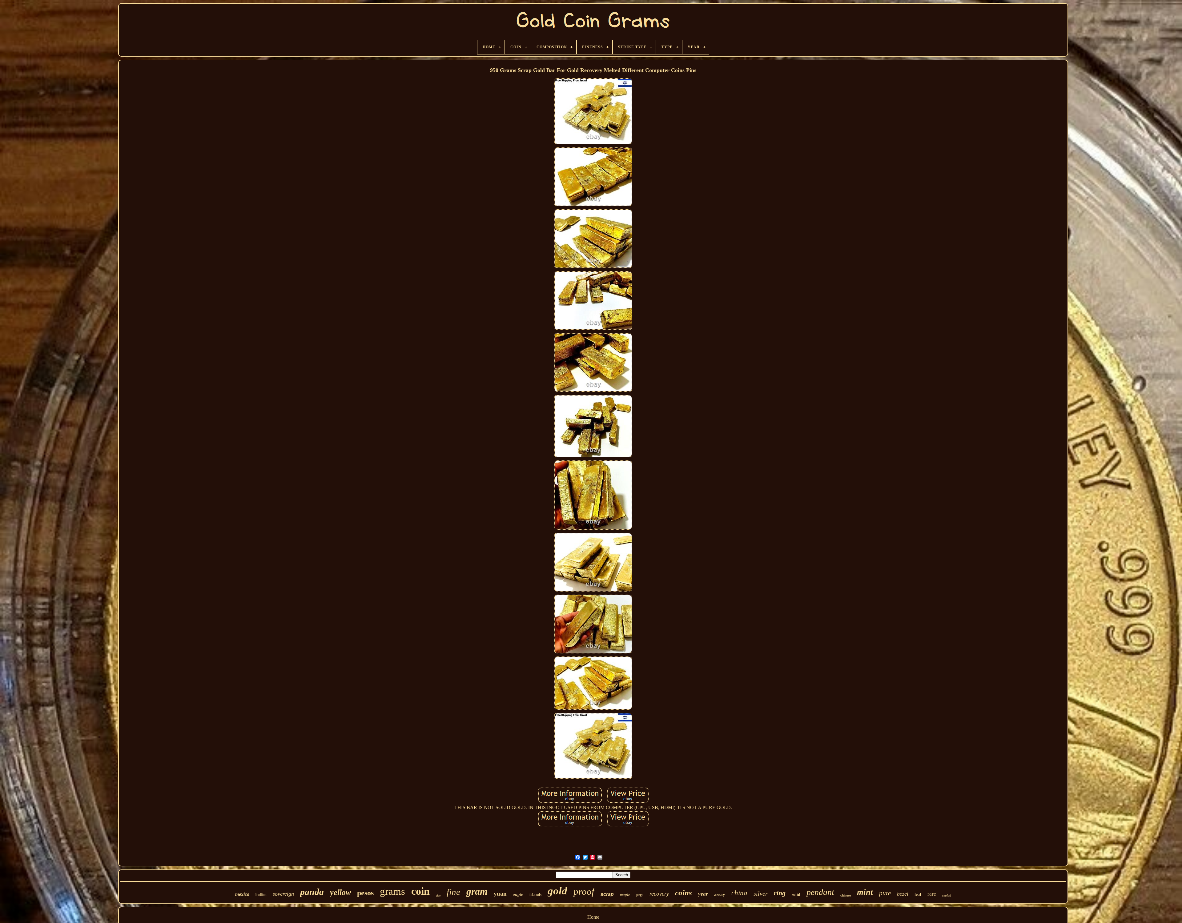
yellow (340, 892)
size (438, 895)
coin (420, 891)
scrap (607, 894)
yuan (500, 893)
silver (761, 893)
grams (392, 891)
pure (885, 893)
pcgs (639, 894)
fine (453, 892)
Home (593, 917)
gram (477, 891)
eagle (518, 894)
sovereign (283, 894)
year (703, 894)
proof (583, 891)
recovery (659, 893)
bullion (261, 895)
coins (683, 893)
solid (796, 894)
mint (865, 892)
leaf (918, 894)
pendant (820, 892)
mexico (242, 894)
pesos (365, 893)
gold (557, 891)
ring (780, 893)
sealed (946, 895)
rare (931, 894)
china (739, 893)
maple (625, 894)
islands (535, 894)
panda (312, 892)
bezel (902, 894)
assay (719, 894)
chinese (845, 895)
